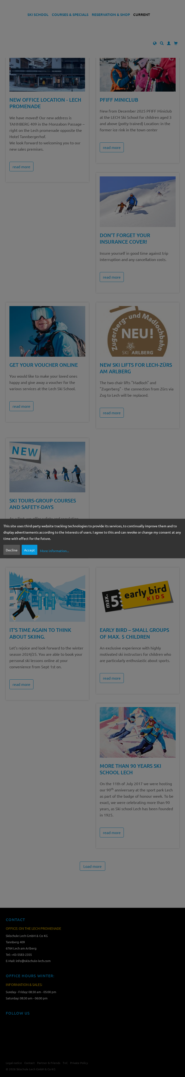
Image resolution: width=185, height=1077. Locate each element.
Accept (29, 550)
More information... (54, 550)
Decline (12, 550)
